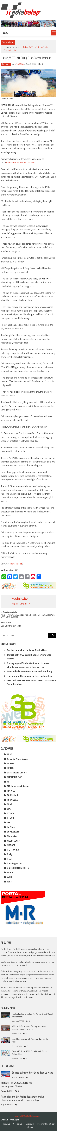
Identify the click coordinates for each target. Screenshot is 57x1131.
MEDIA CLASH (13, 840)
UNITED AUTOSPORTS (18, 867)
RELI (9, 858)
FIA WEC (11, 790)
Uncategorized (14, 863)
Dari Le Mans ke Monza (11, 626)
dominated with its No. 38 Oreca (21, 162)
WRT (9, 881)
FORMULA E (12, 799)
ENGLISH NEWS (14, 777)
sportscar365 (16, 563)
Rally (9, 854)
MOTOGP (11, 845)
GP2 (9, 808)
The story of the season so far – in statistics (29, 676)
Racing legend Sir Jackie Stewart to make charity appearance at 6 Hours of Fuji (22, 1098)
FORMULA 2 (12, 795)
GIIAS (9, 804)
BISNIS (10, 768)
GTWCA (10, 813)
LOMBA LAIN (13, 831)
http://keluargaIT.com (21, 603)
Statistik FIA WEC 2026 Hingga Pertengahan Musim (16, 1084)
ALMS (9, 754)
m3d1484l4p (19, 64)
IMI (8, 822)
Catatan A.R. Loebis (17, 772)
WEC (9, 877)
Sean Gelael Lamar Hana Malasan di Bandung (29, 671)
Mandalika (12, 836)
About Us (6, 1124)
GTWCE (10, 818)
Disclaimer (30, 1124)
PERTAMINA (13, 849)
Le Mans (15, 47)
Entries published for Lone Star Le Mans (27, 650)
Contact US (17, 1124)
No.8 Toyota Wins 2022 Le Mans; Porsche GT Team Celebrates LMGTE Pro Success (28, 616)
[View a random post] (4, 33)
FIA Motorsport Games (18, 786)
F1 (8, 781)
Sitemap (30, 1127)
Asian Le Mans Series (17, 758)
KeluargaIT (15, 1119)
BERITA (10, 763)
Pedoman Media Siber (46, 1124)
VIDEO (10, 872)
